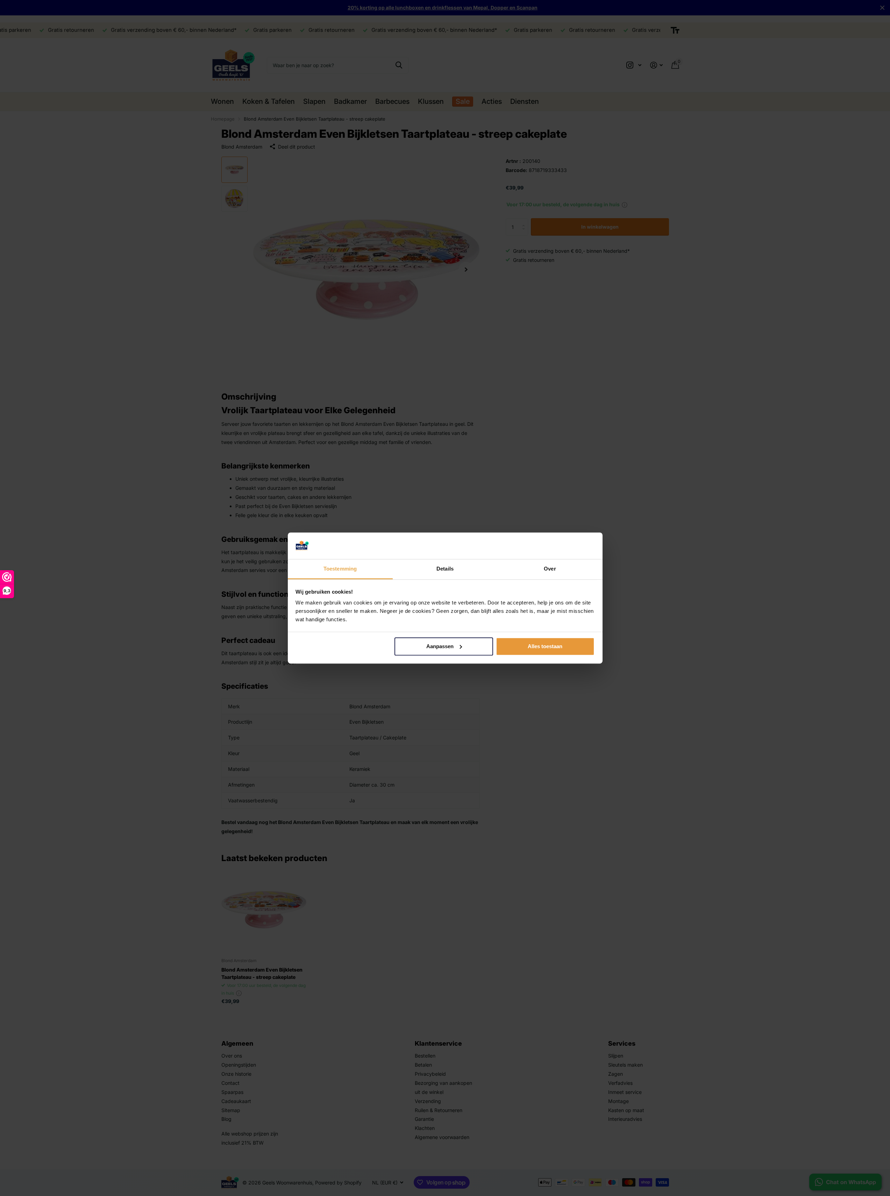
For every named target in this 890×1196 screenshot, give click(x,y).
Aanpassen (440, 646)
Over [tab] (550, 569)
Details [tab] (445, 569)
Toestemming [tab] (340, 569)
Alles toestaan (545, 646)
